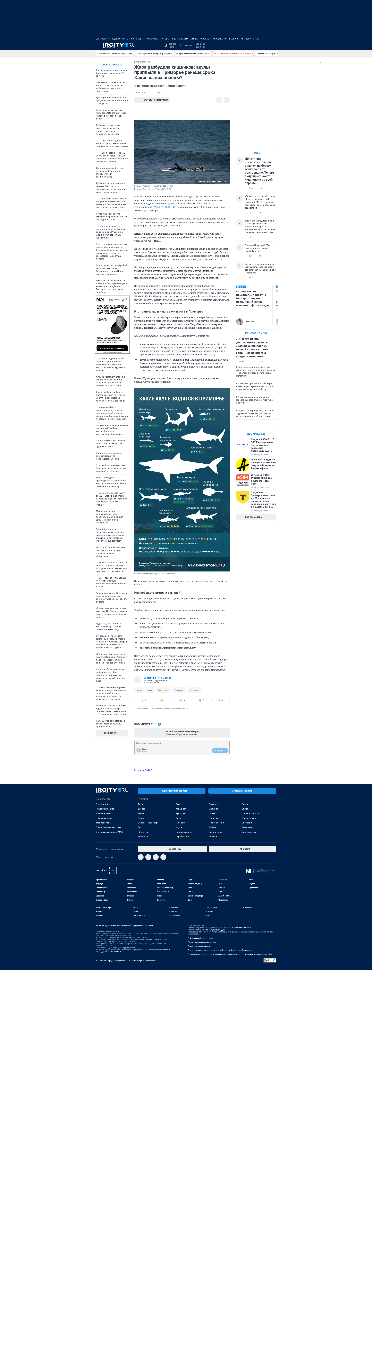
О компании (102, 804)
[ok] (163, 857)
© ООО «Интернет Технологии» (142, 961)
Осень (212, 813)
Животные (143, 832)
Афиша (194, 39)
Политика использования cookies (202, 942)
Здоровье (143, 836)
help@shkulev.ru (115, 952)
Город (141, 818)
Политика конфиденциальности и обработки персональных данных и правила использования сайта (230, 954)
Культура (180, 813)
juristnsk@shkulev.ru (162, 950)
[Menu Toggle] (97, 46)
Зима (178, 804)
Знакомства (152, 39)
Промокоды (136, 39)
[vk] (148, 857)
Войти (144, 752)
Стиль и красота (250, 813)
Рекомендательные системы (199, 946)
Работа (212, 827)
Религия (213, 836)
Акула (139, 690)
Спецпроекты (249, 832)
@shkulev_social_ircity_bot (215, 930)
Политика (214, 818)
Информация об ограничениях (200, 938)
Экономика (248, 827)
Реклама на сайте (105, 809)
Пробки (186, 45)
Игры (256, 39)
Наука (179, 827)
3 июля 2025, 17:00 (142, 92)
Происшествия (216, 822)
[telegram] (141, 857)
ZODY (248, 39)
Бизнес (141, 809)
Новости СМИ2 (143, 770)
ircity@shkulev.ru (128, 948)
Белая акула (163, 690)
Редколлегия (236, 39)
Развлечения (215, 832)
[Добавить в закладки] (219, 100)
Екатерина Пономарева (157, 677)
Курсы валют (220, 39)
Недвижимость (120, 39)
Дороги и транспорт (148, 822)
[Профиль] (274, 46)
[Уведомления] (267, 46)
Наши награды (103, 813)
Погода (165, 39)
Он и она (213, 809)
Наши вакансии (104, 818)
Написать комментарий (155, 99)
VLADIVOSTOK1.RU (165, 206)
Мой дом (180, 822)
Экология (247, 822)
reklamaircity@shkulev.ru (241, 928)
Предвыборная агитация (108, 827)
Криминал (181, 809)
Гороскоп (205, 39)
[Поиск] (260, 46)
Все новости (102, 39)
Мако (150, 690)
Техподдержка (103, 822)
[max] (156, 857)
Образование (182, 836)
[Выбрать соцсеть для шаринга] (227, 100)
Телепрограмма (179, 39)
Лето (178, 818)
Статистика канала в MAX (109, 832)
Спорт (245, 809)
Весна (141, 813)
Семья (245, 804)
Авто (140, 804)
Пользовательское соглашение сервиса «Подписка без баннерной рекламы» (220, 950)
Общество (214, 804)
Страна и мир (249, 818)
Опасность (194, 690)
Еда (140, 827)
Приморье (179, 690)
